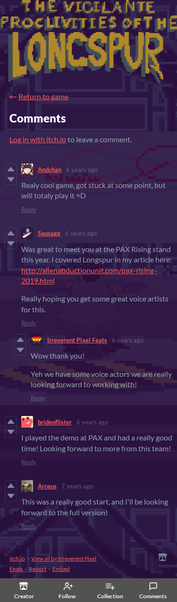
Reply (28, 209)
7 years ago (77, 486)
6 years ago (82, 169)
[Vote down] (10, 179)
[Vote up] (10, 169)
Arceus (47, 486)
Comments (153, 596)
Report (37, 568)
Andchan (49, 169)
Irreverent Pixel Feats (77, 340)
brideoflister (55, 422)
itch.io (17, 558)
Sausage (49, 233)
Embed (61, 568)
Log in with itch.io (37, 139)
